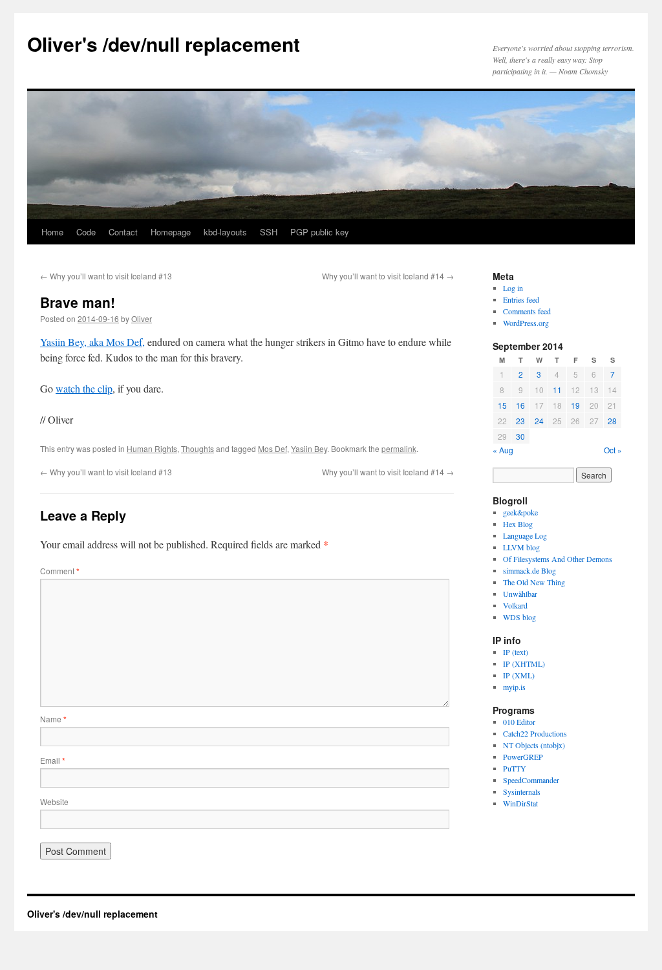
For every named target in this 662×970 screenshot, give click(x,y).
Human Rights (152, 448)
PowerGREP (523, 756)
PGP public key (319, 232)
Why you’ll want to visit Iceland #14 (388, 275)
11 (557, 389)
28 (612, 420)
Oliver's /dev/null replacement (163, 44)
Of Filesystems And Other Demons (557, 559)
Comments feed (527, 311)
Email (52, 760)
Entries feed (521, 299)
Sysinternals (521, 791)
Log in (513, 288)
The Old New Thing (534, 582)
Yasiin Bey (309, 448)
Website (54, 801)
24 (539, 420)
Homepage (171, 232)
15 (502, 405)
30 (520, 436)
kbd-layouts (225, 232)
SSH (268, 232)
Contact (123, 232)
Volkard (515, 605)
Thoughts (197, 448)
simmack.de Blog (529, 570)
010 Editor (519, 722)
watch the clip (84, 388)
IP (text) (515, 652)
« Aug (503, 449)
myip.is (514, 687)
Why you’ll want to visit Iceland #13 (106, 275)
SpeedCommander (531, 780)
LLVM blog (521, 547)
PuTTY (514, 768)
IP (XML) (519, 675)
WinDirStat (520, 803)
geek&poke (520, 512)
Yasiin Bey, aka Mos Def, (92, 342)
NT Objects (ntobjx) (534, 745)
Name (53, 718)
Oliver (141, 318)
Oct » (613, 449)
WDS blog (519, 617)
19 (575, 405)
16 (520, 405)
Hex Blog (518, 524)
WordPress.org (526, 323)
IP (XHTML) (524, 663)
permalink (398, 448)
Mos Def (272, 448)
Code (86, 232)
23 (520, 420)
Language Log (525, 535)
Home (52, 232)
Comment (60, 570)
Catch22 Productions (535, 733)
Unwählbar (520, 593)
